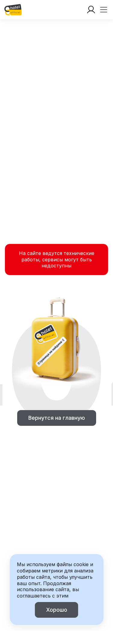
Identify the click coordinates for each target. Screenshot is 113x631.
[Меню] (104, 10)
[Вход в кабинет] (91, 10)
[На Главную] (13, 9)
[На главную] (13, 9)
